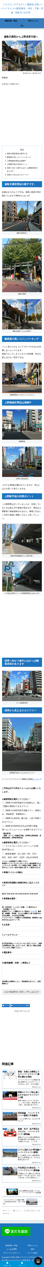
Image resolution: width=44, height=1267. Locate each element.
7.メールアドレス (10, 935)
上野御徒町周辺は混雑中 (16, 161)
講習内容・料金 (11, 1245)
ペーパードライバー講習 (21, 1005)
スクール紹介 (32, 1253)
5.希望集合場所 (9, 898)
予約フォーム (32, 1245)
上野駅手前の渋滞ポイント (17, 164)
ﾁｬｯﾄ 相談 (38, 1261)
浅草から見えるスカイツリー (18, 175)
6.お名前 (6, 925)
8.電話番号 (7, 952)
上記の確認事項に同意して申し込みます (21, 992)
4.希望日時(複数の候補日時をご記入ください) (20, 884)
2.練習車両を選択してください (16, 842)
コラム (7, 1005)
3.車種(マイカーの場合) (12, 872)
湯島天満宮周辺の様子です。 (18, 154)
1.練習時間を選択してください (16, 799)
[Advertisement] (22, 1035)
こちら (37, 779)
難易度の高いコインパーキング (19, 157)
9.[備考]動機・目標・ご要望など (16, 963)
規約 (32, 1249)
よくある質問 (11, 1249)
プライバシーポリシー (11, 1253)
